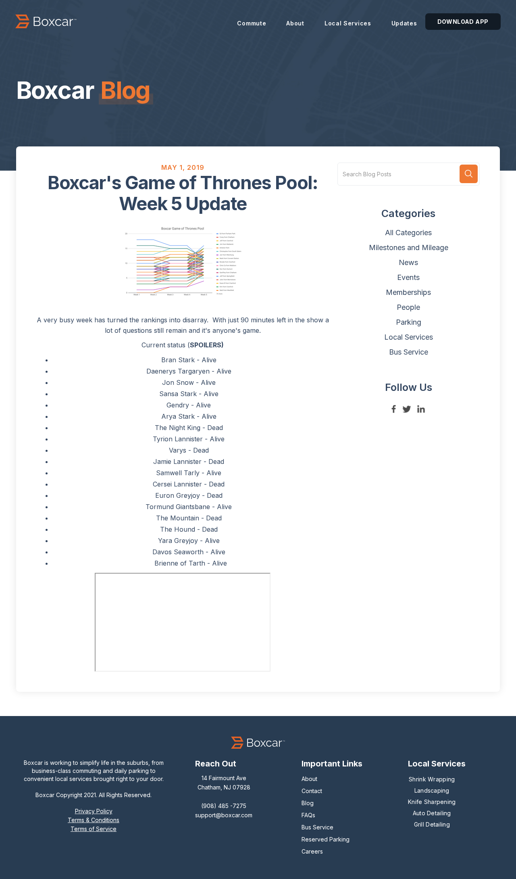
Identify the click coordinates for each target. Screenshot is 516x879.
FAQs (308, 815)
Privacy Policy (93, 811)
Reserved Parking (326, 839)
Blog (308, 803)
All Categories (408, 232)
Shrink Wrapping (432, 779)
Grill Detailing (432, 824)
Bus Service (317, 827)
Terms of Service (94, 828)
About (309, 778)
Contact (312, 790)
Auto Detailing (432, 813)
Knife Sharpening (432, 801)
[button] (251, 21)
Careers (312, 851)
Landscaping (431, 790)
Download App (463, 21)
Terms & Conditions (93, 819)
